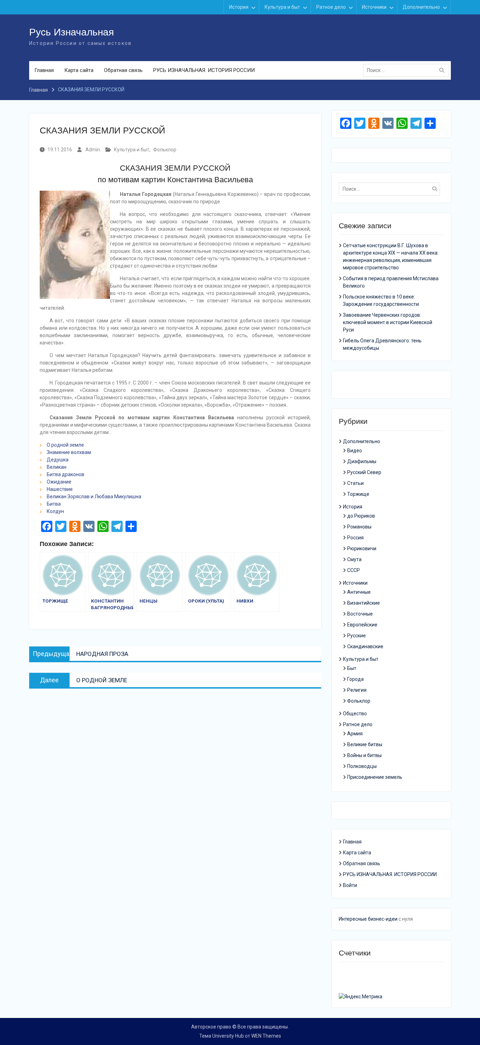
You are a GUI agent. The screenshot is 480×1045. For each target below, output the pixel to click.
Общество (355, 713)
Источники (374, 7)
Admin (92, 149)
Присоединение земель (374, 777)
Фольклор (164, 149)
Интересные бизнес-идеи (368, 919)
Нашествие (60, 489)
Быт (351, 668)
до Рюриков (361, 516)
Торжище (358, 494)
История (238, 7)
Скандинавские (365, 646)
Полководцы (362, 766)
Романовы (359, 527)
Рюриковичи (361, 548)
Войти (350, 885)
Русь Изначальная (71, 32)
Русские (356, 635)
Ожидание (59, 482)
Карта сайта (78, 70)
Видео (354, 450)
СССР (353, 570)
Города (355, 679)
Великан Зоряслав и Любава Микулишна (94, 496)
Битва (54, 504)
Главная (44, 70)
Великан (56, 467)
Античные (359, 592)
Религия (357, 690)
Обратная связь (123, 70)
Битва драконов (65, 474)
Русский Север (364, 472)
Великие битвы (364, 744)
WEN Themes (266, 1036)
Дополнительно (421, 7)
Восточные (360, 614)
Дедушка (58, 459)
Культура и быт (282, 7)
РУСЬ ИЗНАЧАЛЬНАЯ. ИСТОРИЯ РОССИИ (204, 70)
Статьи (355, 483)
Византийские (363, 603)
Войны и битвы (364, 755)
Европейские (362, 624)
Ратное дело (331, 7)
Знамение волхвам (69, 452)
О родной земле (65, 445)
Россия (355, 537)
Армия (355, 733)
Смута (354, 559)
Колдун (55, 511)
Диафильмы (361, 461)
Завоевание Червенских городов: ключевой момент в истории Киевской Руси (387, 322)
